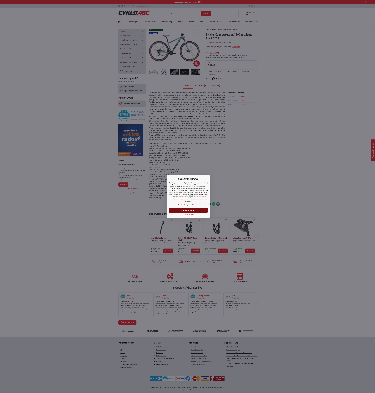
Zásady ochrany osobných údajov (188, 205)
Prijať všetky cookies (188, 210)
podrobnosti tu (183, 196)
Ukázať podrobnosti (188, 214)
